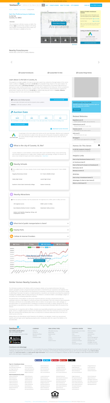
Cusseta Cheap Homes (85, 73)
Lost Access (90, 332)
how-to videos (95, 351)
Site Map (90, 335)
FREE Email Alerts (92, 331)
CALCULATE (77, 109)
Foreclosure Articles (76, 337)
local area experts (21, 352)
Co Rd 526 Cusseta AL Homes (81, 149)
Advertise (35, 335)
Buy (47, 5)
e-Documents (75, 332)
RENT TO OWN (64, 5)
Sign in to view (96, 18)
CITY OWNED (75, 5)
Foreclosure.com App (93, 344)
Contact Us (35, 332)
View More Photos (59, 23)
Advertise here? (97, 142)
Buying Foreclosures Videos (78, 331)
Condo (50, 337)
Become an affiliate (37, 334)
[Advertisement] (86, 87)
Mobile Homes (51, 334)
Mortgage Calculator (92, 342)
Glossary (74, 342)
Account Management (93, 337)
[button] (11, 62)
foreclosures (14, 365)
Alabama (16, 9)
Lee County (23, 9)
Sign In (86, 5)
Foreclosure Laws (76, 339)
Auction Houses (52, 340)
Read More (45, 156)
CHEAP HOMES (54, 5)
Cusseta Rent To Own (55, 73)
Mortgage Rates (91, 340)
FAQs (73, 334)
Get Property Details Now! (90, 42)
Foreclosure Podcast (77, 340)
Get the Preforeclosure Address (22, 14)
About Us (35, 331)
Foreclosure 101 (75, 335)
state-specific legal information (36, 352)
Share (75, 44)
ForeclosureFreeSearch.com (64, 401)
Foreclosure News (37, 337)
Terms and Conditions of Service (40, 401)
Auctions (50, 339)
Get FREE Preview (96, 5)
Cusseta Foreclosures (26, 73)
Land (49, 335)
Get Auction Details (58, 99)
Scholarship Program (77, 344)
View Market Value (39, 260)
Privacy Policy (28, 401)
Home (10, 9)
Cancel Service (91, 334)
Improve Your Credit (92, 339)
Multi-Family (51, 332)
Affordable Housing (53, 331)
